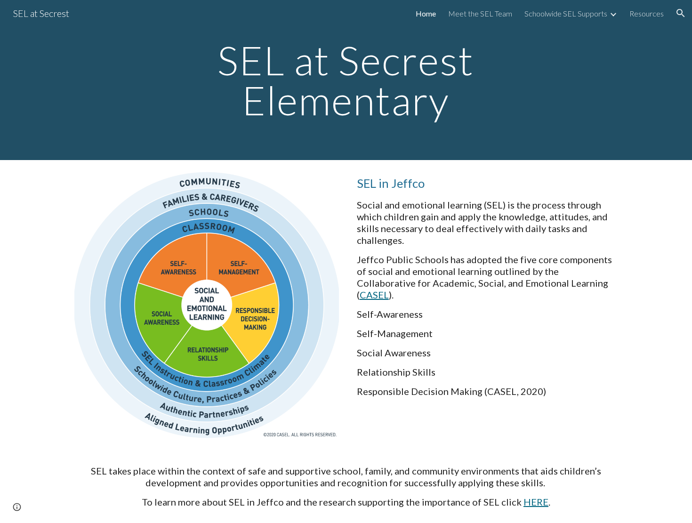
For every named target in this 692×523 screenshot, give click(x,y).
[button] (680, 13)
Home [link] (426, 13)
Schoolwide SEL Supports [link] (565, 13)
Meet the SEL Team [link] (480, 13)
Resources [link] (646, 13)
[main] (346, 80)
